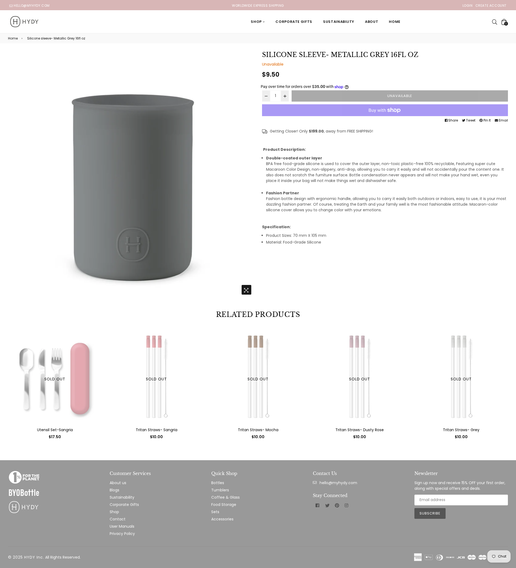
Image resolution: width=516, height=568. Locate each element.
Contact (118, 519)
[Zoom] (246, 290)
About (371, 21)
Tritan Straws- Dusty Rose (258, 430)
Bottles (217, 482)
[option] (131, 174)
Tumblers (220, 490)
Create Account (491, 5)
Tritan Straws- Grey (359, 430)
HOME (394, 21)
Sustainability (122, 497)
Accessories (222, 519)
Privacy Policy (122, 533)
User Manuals (122, 526)
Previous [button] (4, 372)
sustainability (338, 21)
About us (118, 482)
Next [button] (512, 372)
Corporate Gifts (293, 21)
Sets (215, 512)
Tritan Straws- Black (461, 430)
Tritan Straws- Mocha (156, 430)
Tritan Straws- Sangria (55, 430)
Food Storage (223, 504)
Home (13, 38)
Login (468, 5)
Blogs (114, 490)
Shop (257, 21)
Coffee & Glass (225, 497)
